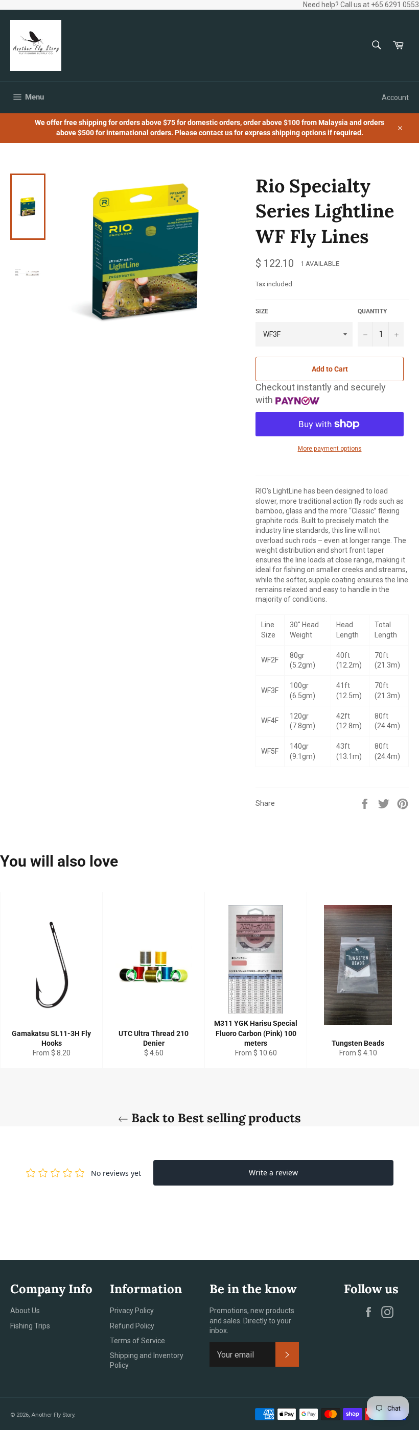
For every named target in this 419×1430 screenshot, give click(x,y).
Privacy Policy (132, 1310)
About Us (25, 1310)
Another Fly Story (52, 1415)
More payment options (330, 448)
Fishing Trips (30, 1326)
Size (261, 311)
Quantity (372, 311)
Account (395, 97)
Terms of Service (137, 1341)
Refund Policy (132, 1326)
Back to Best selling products (214, 1118)
